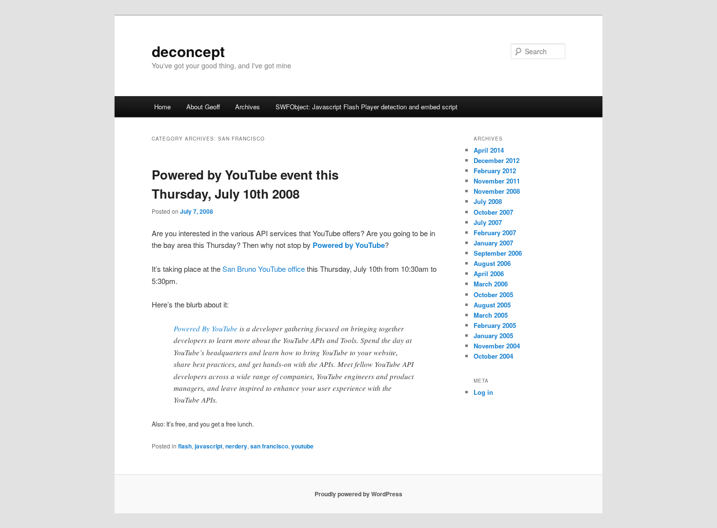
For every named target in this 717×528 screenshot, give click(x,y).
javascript (208, 446)
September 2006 (498, 253)
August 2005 (492, 304)
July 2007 (488, 222)
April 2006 (489, 273)
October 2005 (493, 294)
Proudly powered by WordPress (358, 493)
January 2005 (493, 335)
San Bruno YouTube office (263, 269)
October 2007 (493, 212)
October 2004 (493, 356)
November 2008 (497, 191)
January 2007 (493, 242)
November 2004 (497, 345)
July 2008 (488, 201)
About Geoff (203, 106)
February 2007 (495, 232)
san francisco (269, 446)
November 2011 (497, 180)
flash (185, 446)
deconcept (188, 51)
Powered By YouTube (206, 328)
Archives (247, 106)
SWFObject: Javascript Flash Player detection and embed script (367, 106)
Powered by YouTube (349, 245)
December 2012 (496, 160)
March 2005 (491, 315)
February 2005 (495, 325)
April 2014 (489, 150)
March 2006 (491, 283)
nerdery (236, 446)
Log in (483, 392)
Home (162, 106)
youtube (302, 446)
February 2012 (495, 170)
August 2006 (492, 263)
